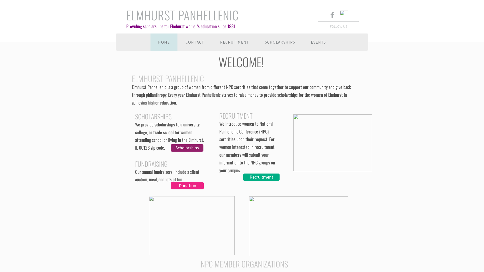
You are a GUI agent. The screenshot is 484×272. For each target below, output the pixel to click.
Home (164, 42)
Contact (195, 42)
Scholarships (280, 42)
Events (318, 42)
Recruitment (234, 42)
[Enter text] (332, 16)
